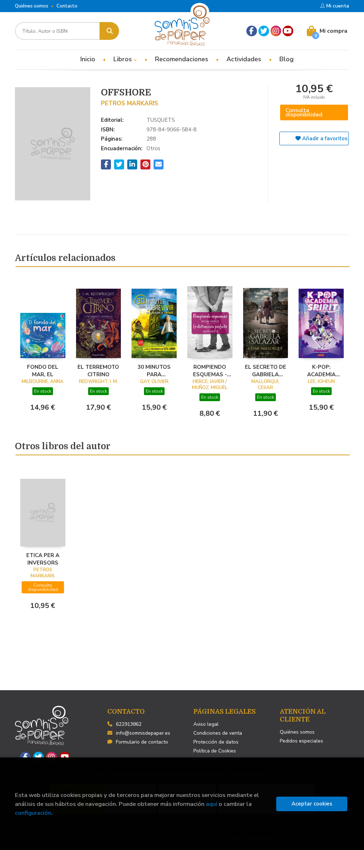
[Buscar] (109, 31)
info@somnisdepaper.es (143, 733)
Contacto (67, 6)
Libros (123, 59)
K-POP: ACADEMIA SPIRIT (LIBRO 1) (321, 370)
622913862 (128, 724)
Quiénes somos (31, 6)
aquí (211, 804)
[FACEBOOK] (251, 31)
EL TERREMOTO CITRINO (98, 370)
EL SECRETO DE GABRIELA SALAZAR (265, 370)
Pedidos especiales (301, 741)
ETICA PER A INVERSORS (42, 559)
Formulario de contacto (142, 742)
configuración (33, 813)
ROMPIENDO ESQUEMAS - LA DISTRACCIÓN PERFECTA (209, 370)
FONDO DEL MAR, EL (42, 370)
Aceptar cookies (311, 803)
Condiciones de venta (217, 733)
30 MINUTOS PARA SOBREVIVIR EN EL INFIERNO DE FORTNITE (154, 370)
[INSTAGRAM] (276, 31)
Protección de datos (216, 742)
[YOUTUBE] (288, 31)
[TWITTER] (263, 31)
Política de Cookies (214, 750)
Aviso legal (206, 724)
